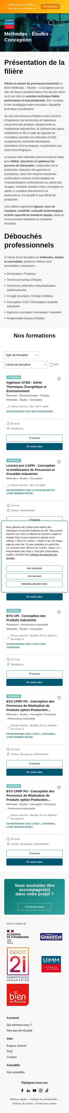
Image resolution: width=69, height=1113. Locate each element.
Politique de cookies (23, 1103)
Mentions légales (18, 1099)
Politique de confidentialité (43, 1099)
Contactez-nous (34, 906)
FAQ (9, 1051)
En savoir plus (50, 6)
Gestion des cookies (46, 1103)
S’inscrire (34, 438)
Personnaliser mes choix (34, 584)
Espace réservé (16, 1045)
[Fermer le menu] (61, 23)
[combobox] (5, 355)
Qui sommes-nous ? (19, 1024)
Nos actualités (16, 1072)
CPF (56, 364)
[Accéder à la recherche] (51, 23)
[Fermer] (63, 6)
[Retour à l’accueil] (9, 24)
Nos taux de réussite (19, 1030)
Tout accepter (34, 568)
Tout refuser (34, 576)
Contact (11, 1057)
